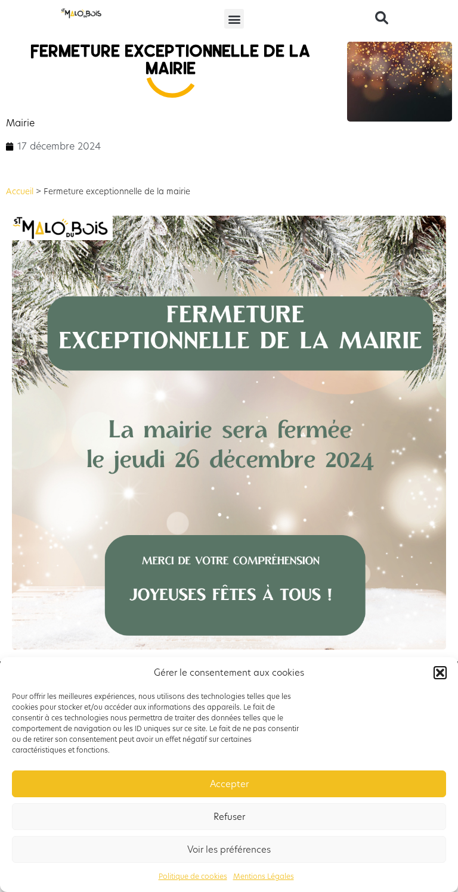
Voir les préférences (229, 849)
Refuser (229, 816)
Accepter (229, 784)
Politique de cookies (193, 876)
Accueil (19, 191)
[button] (440, 673)
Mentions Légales (263, 876)
